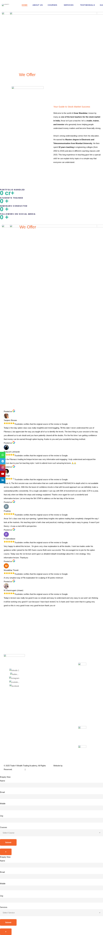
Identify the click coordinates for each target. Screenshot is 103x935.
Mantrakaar (67, 766)
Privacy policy (19, 769)
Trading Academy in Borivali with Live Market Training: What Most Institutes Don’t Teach (50, 392)
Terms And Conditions (34, 769)
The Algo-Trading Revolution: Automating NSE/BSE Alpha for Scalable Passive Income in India (16, 392)
